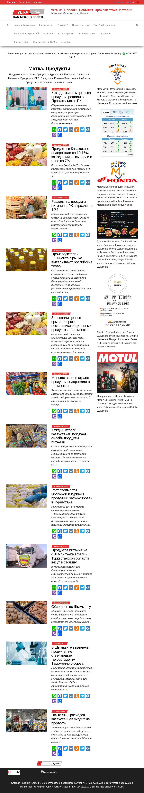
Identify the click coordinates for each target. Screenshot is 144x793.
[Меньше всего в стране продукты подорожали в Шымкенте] (26, 383)
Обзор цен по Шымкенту (71, 606)
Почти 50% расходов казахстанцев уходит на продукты (70, 719)
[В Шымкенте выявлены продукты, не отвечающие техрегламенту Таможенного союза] (26, 653)
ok (133, 2)
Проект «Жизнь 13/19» (45, 42)
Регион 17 (63, 25)
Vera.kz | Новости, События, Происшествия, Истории (91, 10)
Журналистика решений (26, 33)
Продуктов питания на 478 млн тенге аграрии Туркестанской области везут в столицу (70, 556)
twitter (127, 2)
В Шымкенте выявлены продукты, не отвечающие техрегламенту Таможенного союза (70, 655)
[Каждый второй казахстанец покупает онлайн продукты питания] (26, 435)
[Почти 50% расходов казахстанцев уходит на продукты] (26, 720)
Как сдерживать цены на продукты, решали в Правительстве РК (71, 97)
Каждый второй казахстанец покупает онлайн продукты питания (68, 436)
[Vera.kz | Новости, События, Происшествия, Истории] (8, 25)
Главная (11, 2)
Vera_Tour (66, 42)
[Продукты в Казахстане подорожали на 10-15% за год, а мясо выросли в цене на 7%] (26, 154)
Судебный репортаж (104, 25)
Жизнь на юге (46, 25)
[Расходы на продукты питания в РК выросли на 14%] (26, 207)
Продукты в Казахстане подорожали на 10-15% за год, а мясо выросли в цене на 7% (71, 155)
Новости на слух (80, 25)
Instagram (117, 2)
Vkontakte (122, 2)
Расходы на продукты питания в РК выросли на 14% (71, 205)
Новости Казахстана (24, 25)
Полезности (105, 33)
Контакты (38, 2)
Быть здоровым (66, 33)
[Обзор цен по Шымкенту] (26, 612)
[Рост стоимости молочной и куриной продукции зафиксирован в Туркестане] (26, 495)
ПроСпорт (48, 33)
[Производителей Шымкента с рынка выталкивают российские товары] (26, 259)
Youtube (137, 2)
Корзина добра (21, 42)
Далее (56, 763)
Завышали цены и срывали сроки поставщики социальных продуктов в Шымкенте (71, 323)
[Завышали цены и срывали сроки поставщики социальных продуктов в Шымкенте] (26, 323)
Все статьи (24, 2)
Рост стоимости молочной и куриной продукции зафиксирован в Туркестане (71, 496)
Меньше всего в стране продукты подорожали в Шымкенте (70, 382)
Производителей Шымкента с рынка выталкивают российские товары (71, 260)
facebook (113, 2)
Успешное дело (87, 33)
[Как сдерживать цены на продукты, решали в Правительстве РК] (26, 98)
